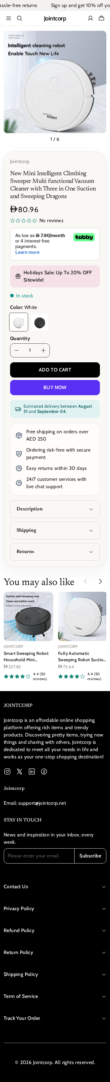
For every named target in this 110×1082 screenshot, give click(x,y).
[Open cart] (101, 18)
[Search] (19, 18)
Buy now (55, 387)
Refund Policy (19, 930)
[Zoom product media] (98, 39)
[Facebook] (44, 771)
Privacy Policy (19, 908)
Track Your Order (22, 1018)
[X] (19, 771)
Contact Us (16, 886)
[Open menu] (8, 18)
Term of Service (21, 996)
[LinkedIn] (31, 771)
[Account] (90, 18)
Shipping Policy (21, 974)
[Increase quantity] (43, 350)
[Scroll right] (100, 581)
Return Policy (18, 952)
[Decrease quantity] (16, 350)
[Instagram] (7, 771)
